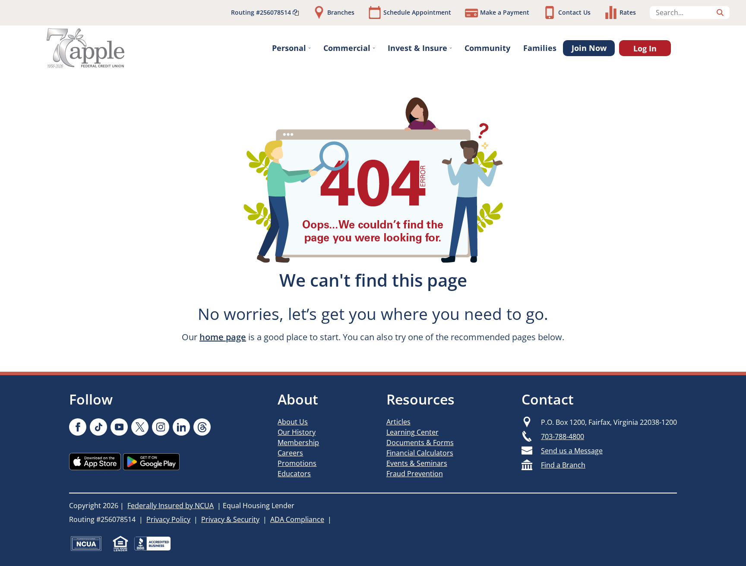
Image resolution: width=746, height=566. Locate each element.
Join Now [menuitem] (589, 48)
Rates (628, 12)
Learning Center (412, 432)
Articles (398, 422)
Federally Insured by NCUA (170, 505)
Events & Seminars (416, 463)
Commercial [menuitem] (346, 48)
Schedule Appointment (417, 12)
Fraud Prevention (414, 473)
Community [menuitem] (487, 48)
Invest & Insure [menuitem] (417, 48)
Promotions (297, 463)
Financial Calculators (419, 453)
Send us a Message (572, 450)
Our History (297, 432)
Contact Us (574, 12)
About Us (293, 422)
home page (222, 337)
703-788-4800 (562, 436)
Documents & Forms (420, 442)
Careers (290, 453)
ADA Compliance (297, 519)
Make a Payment (504, 12)
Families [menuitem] (539, 48)
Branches (340, 12)
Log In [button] (645, 48)
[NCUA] (86, 543)
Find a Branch (563, 465)
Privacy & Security (230, 519)
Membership (298, 442)
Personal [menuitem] (289, 48)
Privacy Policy (168, 519)
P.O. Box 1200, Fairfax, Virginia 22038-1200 (609, 422)
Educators (294, 473)
